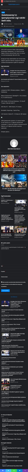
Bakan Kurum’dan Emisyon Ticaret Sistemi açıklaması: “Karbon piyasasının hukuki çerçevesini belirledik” (20, 218)
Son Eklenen (14, 296)
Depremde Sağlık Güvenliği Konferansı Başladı (20, 209)
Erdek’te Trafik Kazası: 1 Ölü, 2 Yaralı (7, 201)
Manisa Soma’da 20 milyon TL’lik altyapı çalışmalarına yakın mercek (17, 352)
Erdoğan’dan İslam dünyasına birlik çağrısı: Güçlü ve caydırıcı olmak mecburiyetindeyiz (18, 72)
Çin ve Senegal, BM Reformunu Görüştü (6, 234)
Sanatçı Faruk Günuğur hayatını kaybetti (12, 401)
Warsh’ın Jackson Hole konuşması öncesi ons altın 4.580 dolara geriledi (13, 329)
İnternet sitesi (4, 276)
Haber (9, 9)
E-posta (3, 271)
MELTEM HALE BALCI (7, 23)
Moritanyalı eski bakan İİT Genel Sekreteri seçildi (14, 79)
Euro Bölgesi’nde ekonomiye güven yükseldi (13, 1)
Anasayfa (4, 9)
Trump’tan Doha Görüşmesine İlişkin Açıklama (14, 397)
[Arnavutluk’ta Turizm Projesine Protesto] (21, 229)
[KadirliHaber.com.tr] (14, 4)
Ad (2, 266)
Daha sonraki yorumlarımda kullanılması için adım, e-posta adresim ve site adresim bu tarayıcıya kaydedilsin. (13, 284)
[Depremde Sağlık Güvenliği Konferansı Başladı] (21, 203)
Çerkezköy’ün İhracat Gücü (9, 357)
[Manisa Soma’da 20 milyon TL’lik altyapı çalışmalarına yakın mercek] (5, 352)
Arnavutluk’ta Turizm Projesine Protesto (20, 234)
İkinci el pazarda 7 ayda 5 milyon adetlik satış (13, 405)
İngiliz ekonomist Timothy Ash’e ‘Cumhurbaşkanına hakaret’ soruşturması (7, 217)
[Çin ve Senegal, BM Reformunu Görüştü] (7, 229)
